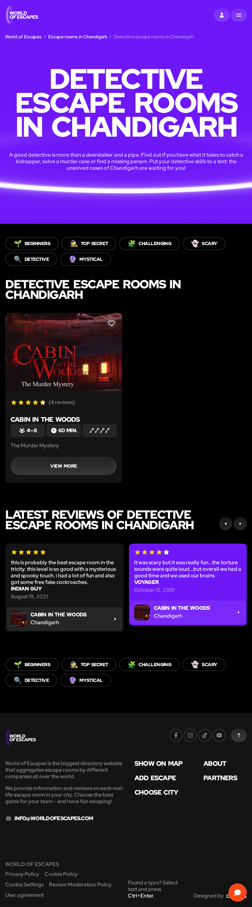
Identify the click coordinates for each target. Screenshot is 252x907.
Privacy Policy (22, 874)
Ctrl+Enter (140, 895)
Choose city (156, 792)
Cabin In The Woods (45, 419)
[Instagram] (190, 735)
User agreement (24, 895)
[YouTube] (219, 735)
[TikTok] (204, 735)
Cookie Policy (61, 874)
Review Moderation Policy (80, 884)
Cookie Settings (24, 884)
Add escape (155, 778)
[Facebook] (175, 735)
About (214, 763)
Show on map (158, 763)
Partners (220, 778)
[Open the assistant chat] (237, 892)
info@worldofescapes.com (53, 818)
